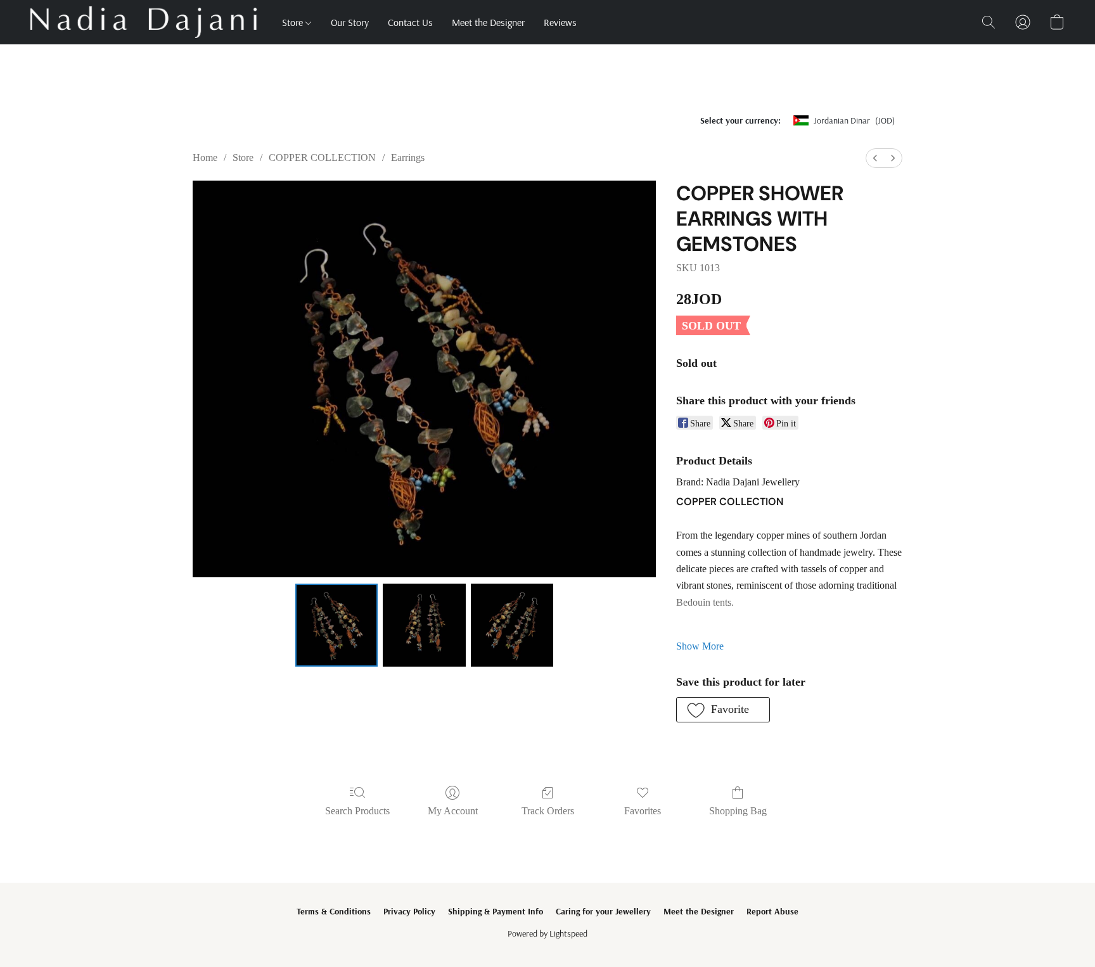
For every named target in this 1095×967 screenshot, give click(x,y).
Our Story (350, 22)
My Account (453, 810)
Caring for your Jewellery (603, 911)
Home (205, 157)
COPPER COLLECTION (322, 157)
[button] (143, 22)
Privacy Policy (409, 911)
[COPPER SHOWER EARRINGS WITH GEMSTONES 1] (424, 625)
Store (293, 22)
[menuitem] (875, 158)
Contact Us (410, 22)
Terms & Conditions (334, 911)
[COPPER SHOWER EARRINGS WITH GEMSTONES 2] (512, 625)
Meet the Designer (488, 22)
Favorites (642, 810)
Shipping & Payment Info (495, 911)
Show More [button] (700, 646)
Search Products (357, 810)
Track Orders (548, 810)
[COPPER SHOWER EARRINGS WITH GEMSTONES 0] (336, 625)
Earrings (408, 157)
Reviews (560, 22)
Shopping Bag (738, 810)
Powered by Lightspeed (547, 933)
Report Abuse (772, 911)
